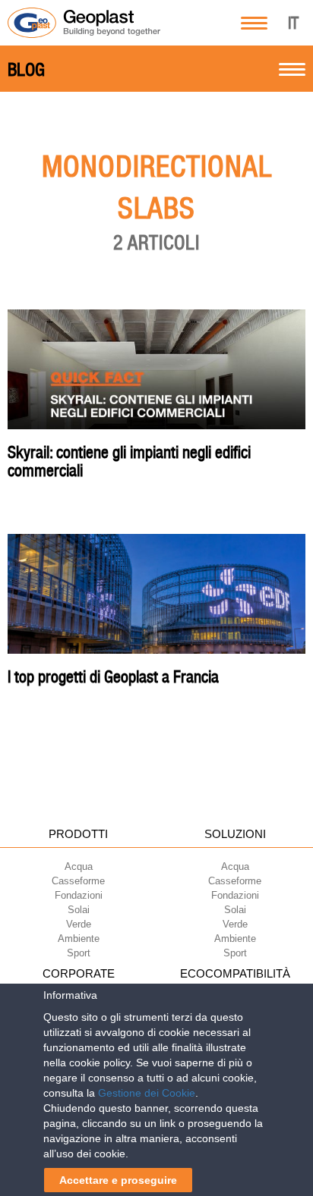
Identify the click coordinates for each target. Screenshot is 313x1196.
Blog (26, 69)
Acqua (79, 866)
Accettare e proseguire (118, 1180)
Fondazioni (79, 895)
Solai (79, 909)
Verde (78, 924)
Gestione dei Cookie (146, 1093)
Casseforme (78, 881)
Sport (78, 953)
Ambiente (79, 938)
